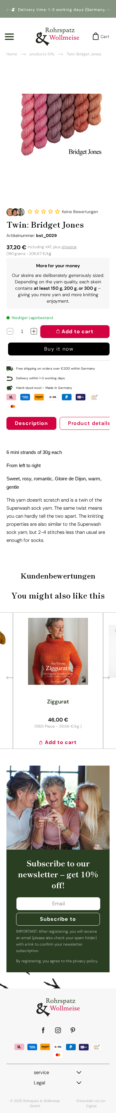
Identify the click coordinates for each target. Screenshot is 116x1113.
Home (11, 54)
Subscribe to (58, 919)
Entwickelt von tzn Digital (91, 1103)
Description (31, 423)
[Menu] (9, 36)
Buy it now (59, 348)
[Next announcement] (107, 9)
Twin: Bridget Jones (84, 54)
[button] (45, 211)
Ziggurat (58, 701)
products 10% (42, 54)
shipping (69, 247)
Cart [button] (103, 36)
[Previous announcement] (9, 9)
